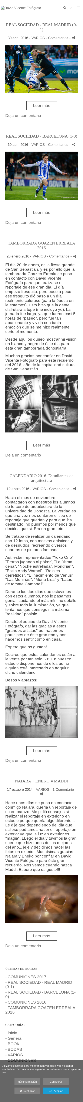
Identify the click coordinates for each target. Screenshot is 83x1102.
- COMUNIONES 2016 (25, 1002)
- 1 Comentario (62, 790)
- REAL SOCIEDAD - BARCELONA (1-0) (40, 994)
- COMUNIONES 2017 (25, 977)
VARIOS (38, 38)
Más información (27, 1081)
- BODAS (13, 1049)
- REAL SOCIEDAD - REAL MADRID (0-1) (38, 984)
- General (13, 1038)
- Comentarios (57, 38)
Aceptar (57, 1091)
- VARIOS (14, 1055)
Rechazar (28, 1091)
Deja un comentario (23, 115)
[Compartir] (74, 38)
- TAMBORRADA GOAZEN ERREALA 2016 (40, 1009)
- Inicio (11, 1033)
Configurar (56, 1081)
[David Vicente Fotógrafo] (21, 8)
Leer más (41, 105)
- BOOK (12, 1044)
